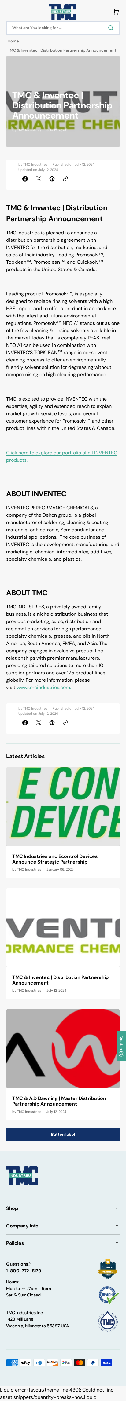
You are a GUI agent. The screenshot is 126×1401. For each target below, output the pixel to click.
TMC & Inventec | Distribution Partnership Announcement (60, 980)
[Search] (112, 28)
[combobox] (63, 28)
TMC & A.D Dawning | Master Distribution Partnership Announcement (59, 1101)
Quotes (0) (121, 1046)
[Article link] (63, 822)
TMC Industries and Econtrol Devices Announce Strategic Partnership (55, 859)
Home (13, 41)
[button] (8, 12)
